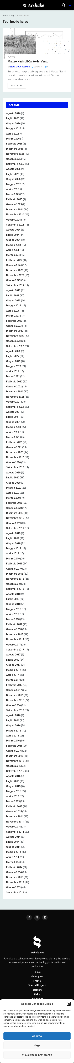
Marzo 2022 (13, 376)
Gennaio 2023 (14, 325)
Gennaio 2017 (14, 690)
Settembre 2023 (15, 285)
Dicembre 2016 (14, 695)
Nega (37, 1045)
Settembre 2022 (15, 346)
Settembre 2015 (15, 771)
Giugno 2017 (13, 664)
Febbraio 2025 (14, 199)
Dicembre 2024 (14, 209)
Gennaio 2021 (14, 447)
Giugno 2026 (13, 123)
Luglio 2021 (12, 416)
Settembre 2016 (15, 710)
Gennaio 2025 (14, 204)
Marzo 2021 (13, 437)
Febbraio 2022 (14, 381)
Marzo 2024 (13, 255)
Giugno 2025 (13, 179)
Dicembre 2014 (14, 816)
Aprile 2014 (12, 857)
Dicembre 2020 (14, 452)
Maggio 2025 (13, 184)
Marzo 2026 (13, 138)
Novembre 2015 (15, 761)
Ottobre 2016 (13, 705)
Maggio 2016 (13, 730)
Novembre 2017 (15, 639)
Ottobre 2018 (13, 584)
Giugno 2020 (13, 482)
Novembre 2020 (15, 457)
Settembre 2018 (15, 588)
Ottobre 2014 (13, 826)
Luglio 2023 (12, 295)
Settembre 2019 (15, 528)
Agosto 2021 (13, 411)
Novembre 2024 (15, 214)
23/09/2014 (39, 67)
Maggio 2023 (13, 305)
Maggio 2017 (13, 670)
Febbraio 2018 (14, 624)
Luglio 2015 (12, 781)
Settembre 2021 (15, 406)
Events (11, 57)
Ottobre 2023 (13, 280)
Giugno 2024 (13, 239)
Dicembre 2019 (14, 513)
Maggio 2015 (13, 791)
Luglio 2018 (12, 599)
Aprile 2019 (12, 553)
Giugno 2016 (13, 725)
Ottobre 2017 (13, 644)
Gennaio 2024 (14, 265)
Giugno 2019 (13, 543)
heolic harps (23, 15)
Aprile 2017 (12, 675)
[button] (69, 1004)
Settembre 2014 (15, 831)
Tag (12, 15)
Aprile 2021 (12, 432)
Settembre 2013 (15, 892)
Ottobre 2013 (13, 887)
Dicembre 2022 (14, 330)
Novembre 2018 (15, 578)
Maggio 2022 (13, 366)
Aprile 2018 (12, 614)
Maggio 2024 (13, 245)
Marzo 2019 (13, 558)
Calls (37, 994)
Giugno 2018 (13, 604)
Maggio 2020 (13, 487)
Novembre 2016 (15, 700)
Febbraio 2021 (14, 442)
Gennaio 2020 (14, 508)
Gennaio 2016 (14, 750)
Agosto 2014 (13, 836)
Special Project (37, 985)
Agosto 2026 (13, 113)
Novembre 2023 (15, 275)
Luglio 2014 (12, 841)
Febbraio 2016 (14, 745)
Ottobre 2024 (13, 219)
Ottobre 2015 (13, 766)
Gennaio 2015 (14, 811)
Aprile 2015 (12, 796)
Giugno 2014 (13, 847)
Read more (17, 85)
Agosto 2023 (13, 290)
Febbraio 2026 (14, 143)
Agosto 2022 (13, 351)
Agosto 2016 (13, 715)
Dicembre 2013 (14, 877)
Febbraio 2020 (14, 502)
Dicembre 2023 (14, 270)
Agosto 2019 (13, 533)
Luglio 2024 (12, 234)
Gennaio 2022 (14, 386)
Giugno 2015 (13, 786)
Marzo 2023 (13, 315)
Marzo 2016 (13, 740)
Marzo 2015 (13, 801)
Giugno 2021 (13, 422)
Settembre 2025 (15, 164)
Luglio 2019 (12, 538)
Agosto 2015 (13, 776)
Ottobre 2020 (13, 462)
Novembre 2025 (15, 153)
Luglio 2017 (12, 659)
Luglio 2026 (12, 118)
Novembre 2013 (15, 882)
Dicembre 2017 (14, 634)
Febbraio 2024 (14, 260)
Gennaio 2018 (14, 629)
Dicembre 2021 (14, 391)
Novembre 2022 (15, 336)
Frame (37, 981)
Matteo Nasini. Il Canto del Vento (28, 61)
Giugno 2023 (13, 300)
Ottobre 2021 (13, 401)
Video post (37, 976)
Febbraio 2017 (14, 685)
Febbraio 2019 (14, 563)
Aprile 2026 (12, 133)
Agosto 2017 (13, 654)
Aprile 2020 (12, 492)
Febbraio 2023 (14, 320)
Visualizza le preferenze (37, 1054)
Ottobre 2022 (13, 341)
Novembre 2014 (15, 821)
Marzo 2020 (13, 497)
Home (5, 15)
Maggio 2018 (13, 609)
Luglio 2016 (12, 720)
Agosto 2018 (13, 594)
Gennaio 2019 (14, 568)
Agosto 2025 (13, 169)
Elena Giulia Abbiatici (20, 67)
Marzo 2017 (13, 680)
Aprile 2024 (12, 250)
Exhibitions (37, 998)
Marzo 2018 (13, 619)
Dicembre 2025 (14, 148)
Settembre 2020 (15, 467)
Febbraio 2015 (14, 806)
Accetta (37, 1036)
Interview (37, 990)
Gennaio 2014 (14, 872)
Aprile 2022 (12, 371)
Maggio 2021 (13, 427)
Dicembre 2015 (14, 756)
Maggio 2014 (13, 852)
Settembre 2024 (15, 224)
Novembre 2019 (15, 518)
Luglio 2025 (12, 174)
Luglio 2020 (12, 477)
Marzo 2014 (13, 862)
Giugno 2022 (13, 361)
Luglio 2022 (12, 356)
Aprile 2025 (12, 189)
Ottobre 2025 (13, 159)
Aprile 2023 (12, 310)
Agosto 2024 (13, 229)
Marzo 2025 (13, 194)
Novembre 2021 (15, 396)
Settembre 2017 (15, 649)
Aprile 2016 (12, 735)
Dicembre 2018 (14, 573)
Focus (37, 972)
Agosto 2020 (13, 472)
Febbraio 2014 (14, 867)
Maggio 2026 (13, 128)
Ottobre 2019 (13, 523)
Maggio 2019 (13, 548)
